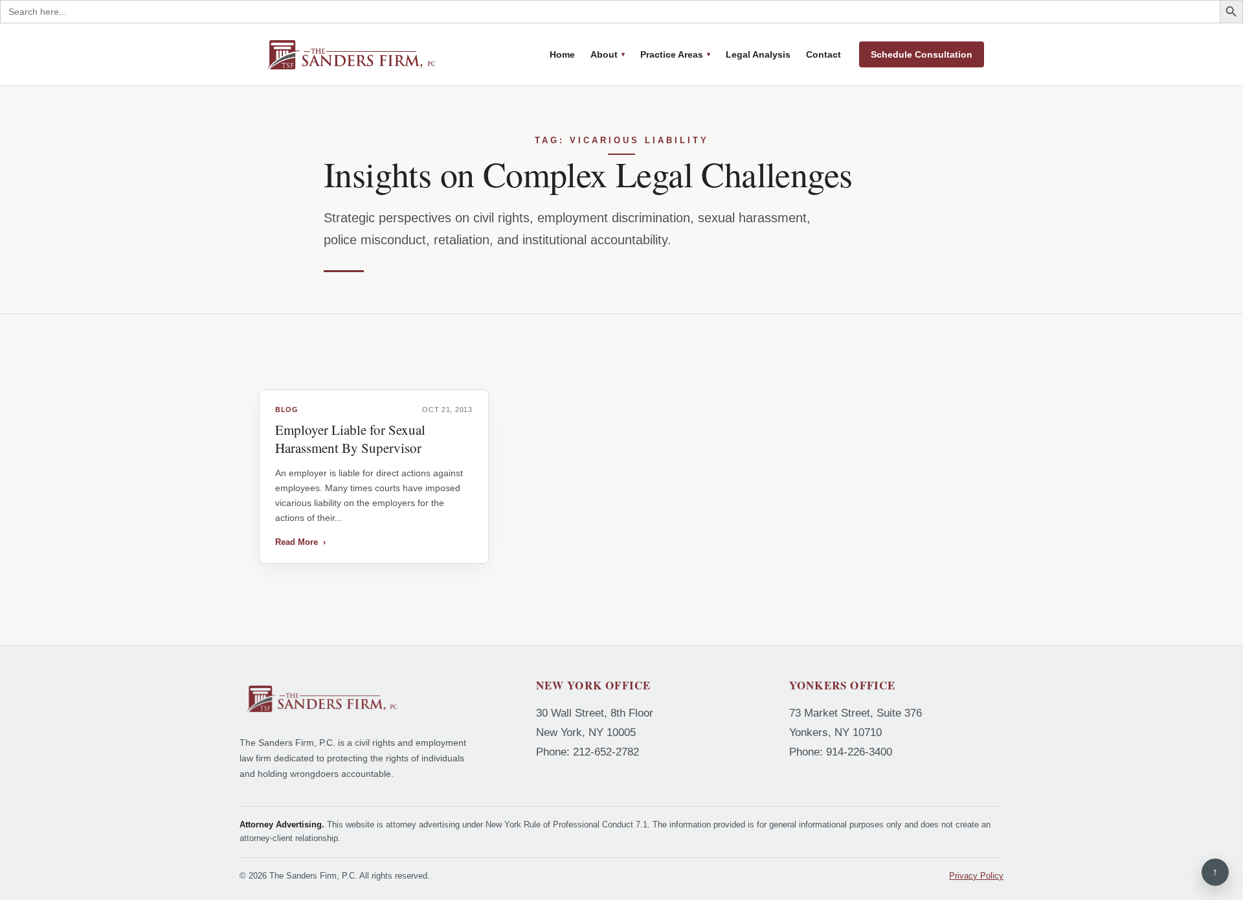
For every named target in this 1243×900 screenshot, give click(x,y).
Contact (823, 54)
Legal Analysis (758, 54)
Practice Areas (671, 54)
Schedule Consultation (921, 54)
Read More (300, 542)
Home (562, 54)
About (604, 54)
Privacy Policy (976, 876)
